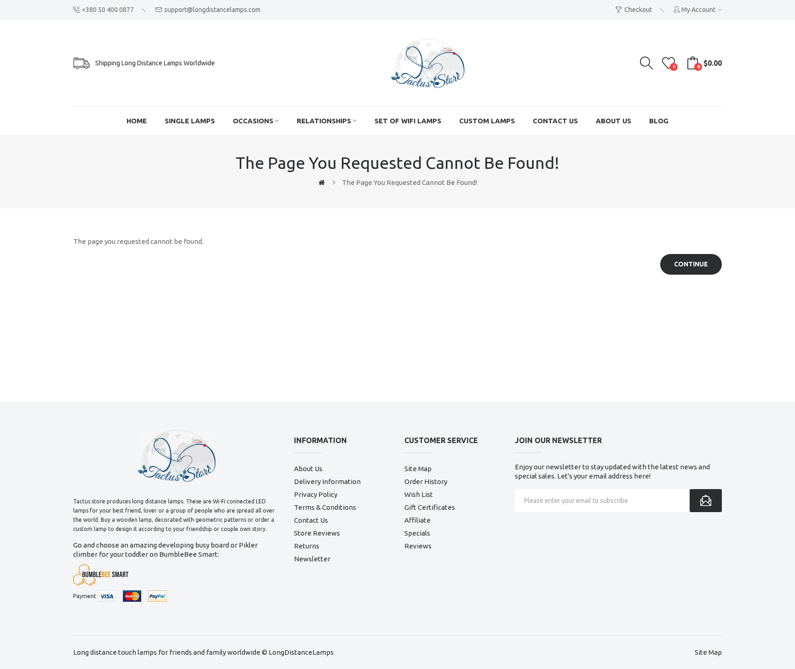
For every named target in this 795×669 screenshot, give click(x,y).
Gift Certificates (429, 507)
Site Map (418, 469)
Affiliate (417, 520)
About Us (308, 469)
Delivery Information (327, 481)
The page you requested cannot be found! (409, 182)
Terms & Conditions (325, 507)
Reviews (418, 546)
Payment (84, 596)
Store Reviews (317, 533)
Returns (306, 546)
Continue (691, 264)
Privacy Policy (315, 494)
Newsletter (312, 559)
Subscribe (706, 500)
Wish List (418, 494)
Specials (417, 533)
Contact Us (311, 520)
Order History (425, 481)
